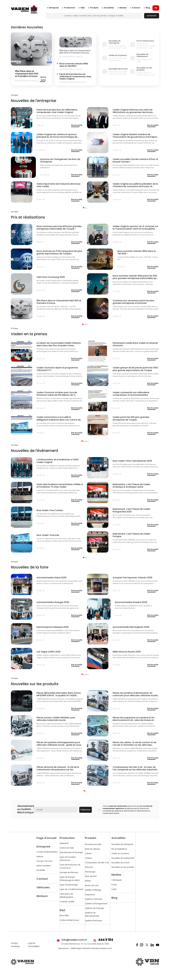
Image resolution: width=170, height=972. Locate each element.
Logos (114, 889)
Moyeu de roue (91, 885)
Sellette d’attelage (93, 890)
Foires (114, 884)
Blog (148, 7)
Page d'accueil (46, 838)
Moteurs (42, 896)
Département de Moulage (71, 852)
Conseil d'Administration (47, 852)
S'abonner (85, 809)
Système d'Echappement (96, 903)
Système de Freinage (94, 908)
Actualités (109, 7)
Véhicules (43, 887)
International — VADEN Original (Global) (74, 948)
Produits (94, 7)
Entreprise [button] (54, 7)
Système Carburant (93, 899)
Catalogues (116, 880)
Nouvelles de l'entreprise (122, 844)
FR (156, 7)
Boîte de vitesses (92, 849)
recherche (151, 15)
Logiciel (33, 945)
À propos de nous (44, 861)
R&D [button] (83, 7)
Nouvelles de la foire (120, 862)
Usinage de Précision (69, 872)
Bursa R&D (64, 915)
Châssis (88, 858)
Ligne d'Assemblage (69, 885)
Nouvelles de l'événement (122, 858)
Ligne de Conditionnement (71, 889)
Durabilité (41, 870)
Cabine (88, 853)
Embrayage (90, 872)
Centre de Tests (67, 848)
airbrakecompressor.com (101, 948)
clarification (122, 806)
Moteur (88, 881)
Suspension (90, 894)
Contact (136, 7)
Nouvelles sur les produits (122, 867)
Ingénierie (64, 843)
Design (15, 945)
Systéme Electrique (93, 920)
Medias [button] (123, 7)
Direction (89, 867)
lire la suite (43, 78)
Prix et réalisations (119, 849)
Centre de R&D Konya (69, 920)
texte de (112, 806)
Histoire (40, 856)
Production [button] (69, 7)
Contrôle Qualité (67, 901)
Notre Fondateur (44, 865)
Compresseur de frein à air (97, 862)
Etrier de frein (91, 876)
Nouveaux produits (93, 844)
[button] (83, 207)
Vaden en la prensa (120, 853)
